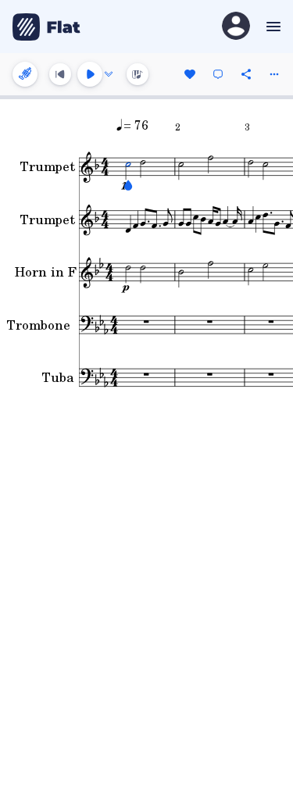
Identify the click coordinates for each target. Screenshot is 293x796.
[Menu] (271, 26)
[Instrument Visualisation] (137, 74)
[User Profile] (236, 27)
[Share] (246, 74)
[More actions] (274, 74)
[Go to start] (60, 74)
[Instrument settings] (25, 74)
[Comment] (218, 74)
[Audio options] (108, 74)
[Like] (190, 74)
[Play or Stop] (89, 74)
